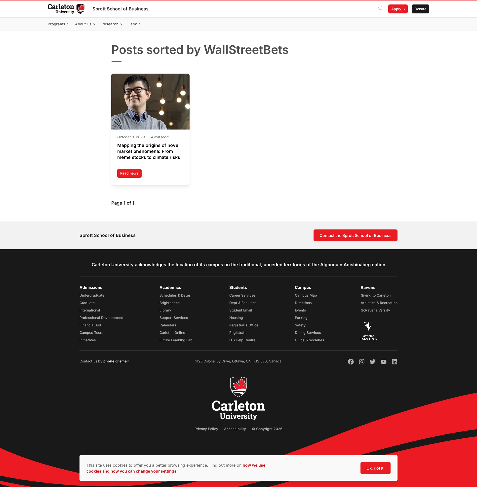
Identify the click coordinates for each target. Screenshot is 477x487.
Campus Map (306, 295)
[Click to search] (380, 8)
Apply (396, 9)
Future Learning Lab (176, 340)
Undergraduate (92, 295)
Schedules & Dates (175, 295)
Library (165, 310)
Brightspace (169, 303)
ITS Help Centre (242, 340)
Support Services (173, 317)
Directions (303, 303)
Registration (239, 332)
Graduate (87, 303)
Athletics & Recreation (379, 303)
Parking (301, 317)
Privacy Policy (206, 429)
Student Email (240, 310)
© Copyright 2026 (267, 429)
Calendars (167, 325)
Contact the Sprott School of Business (355, 235)
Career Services (242, 295)
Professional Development (101, 317)
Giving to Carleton (376, 295)
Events (300, 310)
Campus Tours (91, 332)
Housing (236, 317)
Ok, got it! (375, 468)
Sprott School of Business (120, 8)
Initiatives (88, 340)
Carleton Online (172, 332)
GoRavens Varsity (375, 310)
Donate (420, 9)
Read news (131, 174)
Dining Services (308, 332)
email (124, 361)
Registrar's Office (243, 325)
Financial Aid (90, 325)
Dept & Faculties (243, 303)
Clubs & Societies (309, 340)
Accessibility (235, 429)
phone (109, 361)
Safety (300, 325)
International (90, 310)
